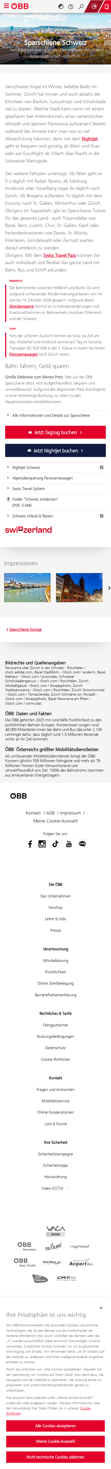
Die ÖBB (55, 884)
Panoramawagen (23, 354)
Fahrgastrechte (55, 1025)
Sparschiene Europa (25, 629)
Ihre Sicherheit (55, 1142)
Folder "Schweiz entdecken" (35, 502)
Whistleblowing (55, 960)
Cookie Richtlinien (55, 1059)
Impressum (70, 812)
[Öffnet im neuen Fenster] (28, 844)
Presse (55, 930)
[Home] (20, 6)
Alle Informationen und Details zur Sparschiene (51, 415)
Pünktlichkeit (55, 971)
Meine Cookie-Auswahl (55, 1441)
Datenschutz (55, 1047)
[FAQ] (71, 6)
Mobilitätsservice (55, 1100)
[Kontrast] (61, 6)
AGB (50, 812)
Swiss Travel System (28, 488)
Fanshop (55, 907)
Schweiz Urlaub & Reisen (32, 515)
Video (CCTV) (53, 1188)
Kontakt (33, 812)
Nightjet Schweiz (26, 467)
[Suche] (81, 6)
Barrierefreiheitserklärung (55, 994)
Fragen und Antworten (55, 1089)
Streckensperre (21, 306)
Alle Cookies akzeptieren (55, 1425)
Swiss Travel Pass (59, 255)
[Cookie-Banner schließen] (101, 1307)
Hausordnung (55, 1176)
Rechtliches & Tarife (55, 1013)
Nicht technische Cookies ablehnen (55, 1457)
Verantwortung (55, 948)
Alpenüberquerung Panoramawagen (42, 478)
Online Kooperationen (55, 1112)
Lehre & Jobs (55, 918)
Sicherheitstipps (55, 1165)
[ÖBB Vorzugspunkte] (94, 6)
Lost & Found (56, 1123)
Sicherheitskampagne (55, 1154)
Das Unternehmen (56, 896)
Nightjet (90, 139)
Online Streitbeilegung (55, 983)
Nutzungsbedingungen (55, 1036)
